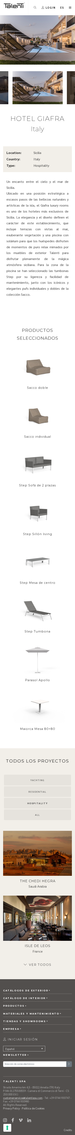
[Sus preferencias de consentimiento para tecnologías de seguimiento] (7, 1128)
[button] (62, 7)
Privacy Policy (11, 1108)
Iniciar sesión (22, 1039)
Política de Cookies (33, 1108)
